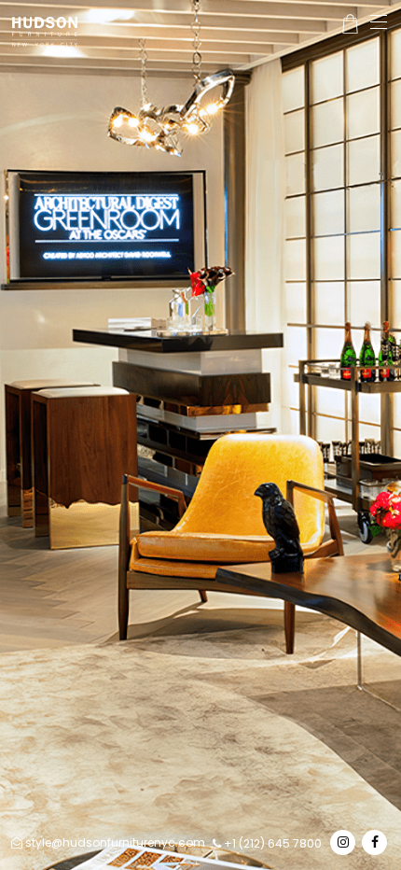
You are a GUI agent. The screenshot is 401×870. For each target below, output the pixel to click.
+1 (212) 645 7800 (271, 843)
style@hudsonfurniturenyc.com (115, 842)
